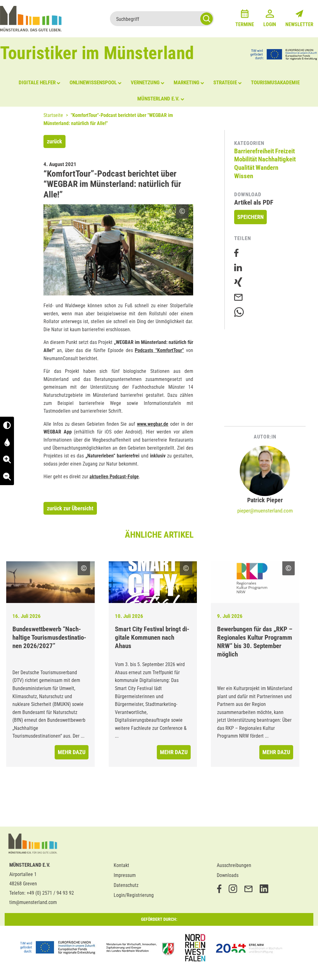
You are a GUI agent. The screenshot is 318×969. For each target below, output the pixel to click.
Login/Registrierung (134, 895)
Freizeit (285, 151)
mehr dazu (71, 752)
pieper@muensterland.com (265, 511)
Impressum (125, 875)
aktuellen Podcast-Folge (114, 477)
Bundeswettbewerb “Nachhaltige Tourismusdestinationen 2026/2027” (49, 637)
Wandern (267, 167)
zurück (54, 141)
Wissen (243, 176)
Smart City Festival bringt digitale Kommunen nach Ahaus (152, 637)
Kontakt (121, 865)
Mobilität (245, 159)
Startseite (53, 115)
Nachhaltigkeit (277, 159)
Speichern (250, 217)
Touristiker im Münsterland (97, 53)
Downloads (227, 875)
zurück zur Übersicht (70, 508)
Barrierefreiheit (254, 151)
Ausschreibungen (234, 865)
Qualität (244, 167)
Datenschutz (126, 885)
